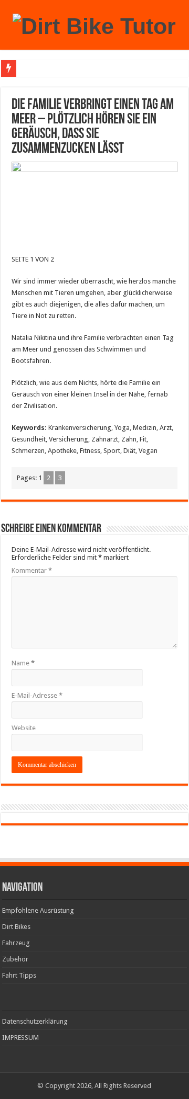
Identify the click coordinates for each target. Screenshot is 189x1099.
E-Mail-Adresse (37, 695)
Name (23, 663)
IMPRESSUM (20, 1037)
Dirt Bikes (16, 927)
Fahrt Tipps (19, 975)
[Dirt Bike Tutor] (94, 24)
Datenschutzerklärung (35, 1021)
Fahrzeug (16, 943)
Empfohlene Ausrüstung (38, 910)
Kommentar (32, 570)
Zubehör (15, 959)
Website (24, 728)
